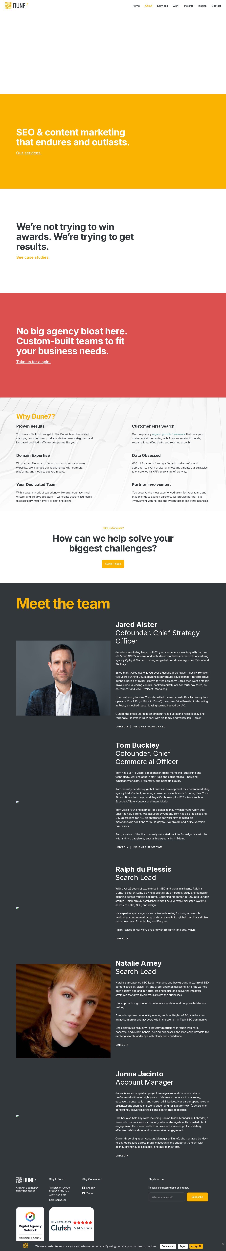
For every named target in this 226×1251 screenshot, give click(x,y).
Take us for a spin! (33, 361)
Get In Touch (113, 564)
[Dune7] (16, 5)
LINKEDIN (122, 726)
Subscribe (197, 1196)
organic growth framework (168, 434)
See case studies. (33, 257)
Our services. (29, 153)
